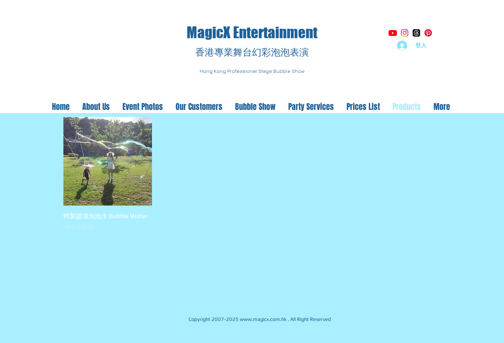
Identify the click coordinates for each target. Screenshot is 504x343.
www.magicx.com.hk (263, 319)
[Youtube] (393, 33)
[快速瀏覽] (107, 161)
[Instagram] (405, 33)
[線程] (416, 33)
